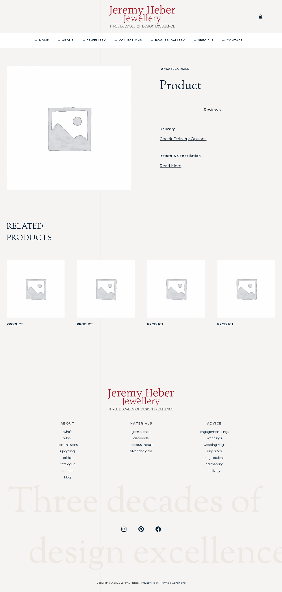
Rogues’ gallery (170, 40)
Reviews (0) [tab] (212, 110)
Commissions (68, 445)
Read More (170, 166)
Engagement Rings (214, 432)
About (68, 40)
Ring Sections (214, 458)
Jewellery (96, 40)
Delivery (214, 471)
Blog (67, 477)
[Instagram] (123, 529)
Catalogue (67, 464)
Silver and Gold (141, 451)
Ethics (67, 458)
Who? (67, 432)
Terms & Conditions (173, 582)
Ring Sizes (214, 451)
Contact (235, 40)
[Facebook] (158, 529)
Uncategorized (175, 68)
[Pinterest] (141, 529)
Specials (205, 40)
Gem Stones (141, 432)
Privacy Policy (150, 582)
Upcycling (67, 451)
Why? (67, 438)
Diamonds (140, 438)
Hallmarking (214, 464)
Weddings (214, 438)
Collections (130, 40)
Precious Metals (141, 445)
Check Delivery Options (183, 138)
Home (44, 40)
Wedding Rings (214, 445)
